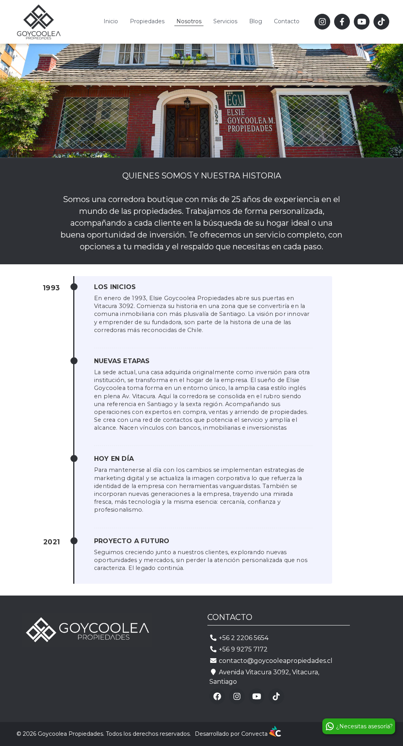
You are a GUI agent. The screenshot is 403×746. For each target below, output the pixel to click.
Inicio (111, 21)
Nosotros (189, 21)
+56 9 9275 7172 (243, 649)
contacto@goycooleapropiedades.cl (276, 660)
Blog (255, 21)
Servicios (225, 21)
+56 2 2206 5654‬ (243, 638)
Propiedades (147, 21)
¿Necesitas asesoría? (365, 726)
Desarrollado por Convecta (232, 733)
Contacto (286, 21)
